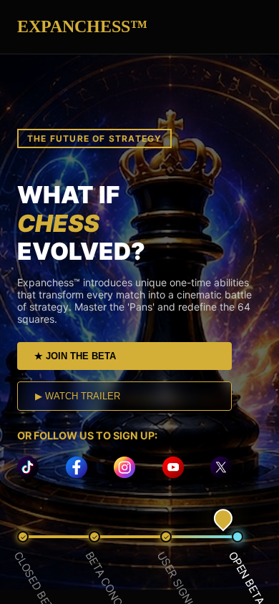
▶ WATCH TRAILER (77, 396)
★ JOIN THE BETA (75, 356)
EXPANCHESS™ (82, 26)
